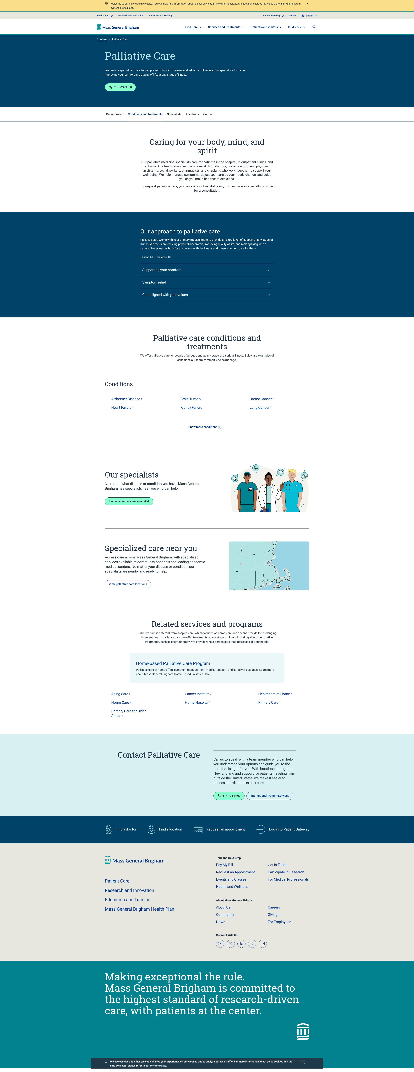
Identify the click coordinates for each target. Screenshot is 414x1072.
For (279, 922)
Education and (127, 899)
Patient (117, 881)
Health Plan (103, 15)
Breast (261, 399)
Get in (278, 865)
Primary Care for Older (128, 713)
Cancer (197, 694)
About (223, 907)
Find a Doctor (296, 27)
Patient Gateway (271, 15)
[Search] (314, 26)
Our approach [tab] (114, 114)
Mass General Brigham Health (139, 909)
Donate (292, 15)
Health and (232, 887)
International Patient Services (270, 795)
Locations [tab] (192, 114)
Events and (231, 879)
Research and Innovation (130, 15)
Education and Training (161, 15)
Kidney (191, 407)
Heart (121, 407)
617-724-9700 (123, 87)
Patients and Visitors (264, 27)
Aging (119, 694)
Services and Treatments (224, 27)
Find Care (191, 27)
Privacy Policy (158, 1065)
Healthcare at (274, 694)
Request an (235, 872)
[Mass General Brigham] (118, 27)
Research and (129, 890)
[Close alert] (307, 4)
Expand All (147, 257)
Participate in (286, 872)
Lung (259, 407)
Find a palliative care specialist (129, 501)
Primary (268, 702)
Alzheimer (125, 399)
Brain (190, 399)
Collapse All (164, 257)
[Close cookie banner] (304, 1063)
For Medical (288, 879)
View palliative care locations (128, 584)
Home (120, 702)
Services (102, 39)
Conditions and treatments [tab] (145, 114)
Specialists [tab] (174, 114)
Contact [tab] (208, 114)
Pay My (224, 865)
